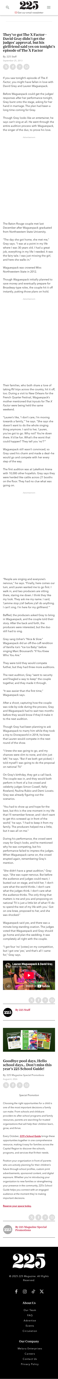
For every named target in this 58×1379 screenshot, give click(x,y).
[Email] (26, 67)
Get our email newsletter (30, 12)
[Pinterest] (20, 67)
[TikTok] (33, 1292)
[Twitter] (6, 67)
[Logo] (29, 5)
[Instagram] (25, 1292)
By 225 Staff (22, 1010)
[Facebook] (13, 67)
